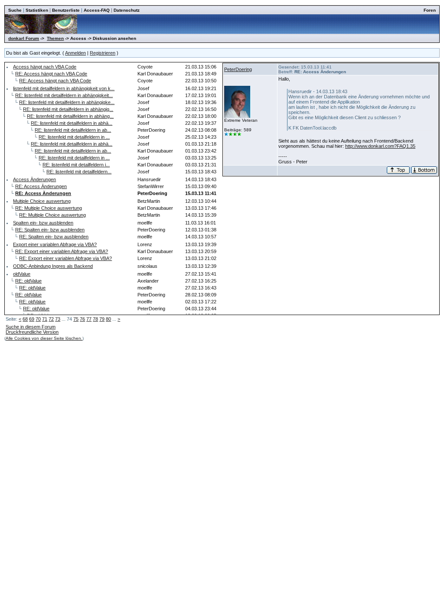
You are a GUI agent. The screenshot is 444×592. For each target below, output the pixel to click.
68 (25, 319)
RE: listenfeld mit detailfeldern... (78, 171)
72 (51, 319)
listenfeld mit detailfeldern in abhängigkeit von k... (63, 88)
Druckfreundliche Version (32, 332)
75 (75, 319)
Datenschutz (127, 10)
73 (57, 319)
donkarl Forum (23, 38)
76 (82, 319)
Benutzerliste (66, 10)
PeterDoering (238, 69)
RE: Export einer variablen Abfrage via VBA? (61, 251)
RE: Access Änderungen (41, 186)
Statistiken (37, 10)
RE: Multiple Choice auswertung (48, 208)
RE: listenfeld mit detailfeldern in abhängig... (68, 109)
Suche (15, 10)
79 (101, 319)
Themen (55, 38)
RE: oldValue (28, 280)
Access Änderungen (34, 179)
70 (38, 319)
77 (88, 319)
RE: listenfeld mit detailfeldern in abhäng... (70, 116)
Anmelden (75, 52)
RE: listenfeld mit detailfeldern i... (76, 164)
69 (31, 319)
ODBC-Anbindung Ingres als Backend (53, 266)
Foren (430, 10)
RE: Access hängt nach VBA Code (51, 73)
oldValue (21, 273)
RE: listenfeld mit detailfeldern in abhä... (71, 123)
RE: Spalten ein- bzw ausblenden (50, 229)
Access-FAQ (97, 10)
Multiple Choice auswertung (42, 201)
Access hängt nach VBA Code (44, 66)
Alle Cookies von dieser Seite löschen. (44, 338)
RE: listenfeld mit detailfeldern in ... (74, 137)
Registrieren (102, 52)
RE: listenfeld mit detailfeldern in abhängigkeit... (64, 95)
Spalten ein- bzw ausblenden (43, 222)
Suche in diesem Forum (31, 326)
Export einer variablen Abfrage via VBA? (55, 244)
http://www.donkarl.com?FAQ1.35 (380, 146)
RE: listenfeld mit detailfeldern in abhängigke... (66, 102)
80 (108, 319)
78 (95, 319)
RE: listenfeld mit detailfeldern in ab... (73, 130)
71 (44, 319)
